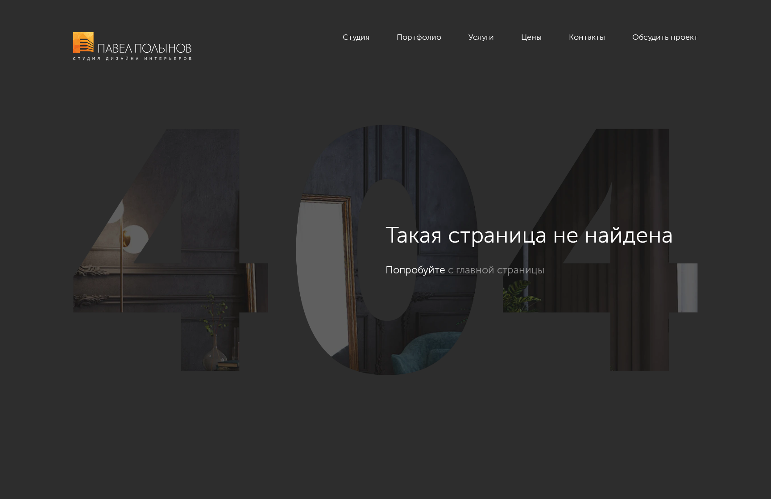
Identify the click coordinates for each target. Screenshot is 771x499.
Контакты (587, 37)
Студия (356, 37)
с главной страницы (496, 270)
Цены (531, 37)
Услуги (481, 37)
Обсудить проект (665, 37)
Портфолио (419, 37)
